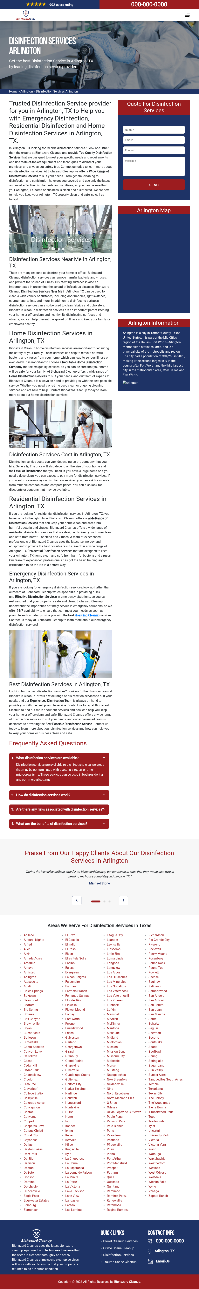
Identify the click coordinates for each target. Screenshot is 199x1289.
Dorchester (31, 1186)
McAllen (112, 1019)
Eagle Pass (31, 1196)
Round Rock (156, 963)
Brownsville (31, 1023)
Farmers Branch (76, 991)
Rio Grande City (159, 940)
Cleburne (30, 1084)
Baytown (30, 995)
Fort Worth (72, 1019)
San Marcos (156, 1014)
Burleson (30, 1037)
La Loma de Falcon (78, 1172)
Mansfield (113, 1014)
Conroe (28, 1112)
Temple (153, 1084)
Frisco (69, 1033)
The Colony (156, 1098)
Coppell (29, 1121)
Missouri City (116, 1056)
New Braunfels (117, 1079)
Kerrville (70, 1140)
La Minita (71, 1177)
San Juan (155, 1009)
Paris (110, 1130)
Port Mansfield (117, 1163)
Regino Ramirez (117, 1210)
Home (13, 91)
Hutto (69, 1117)
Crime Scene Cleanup (118, 1248)
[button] (92, 901)
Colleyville (31, 1098)
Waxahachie (156, 1158)
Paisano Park (116, 1121)
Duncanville (32, 1191)
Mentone (113, 1028)
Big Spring (31, 1009)
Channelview (32, 1075)
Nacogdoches (116, 1075)
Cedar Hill (30, 1065)
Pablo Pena (115, 1117)
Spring (152, 1056)
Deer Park (30, 1154)
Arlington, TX (165, 1251)
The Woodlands (159, 1103)
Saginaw (154, 982)
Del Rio (28, 1158)
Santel (152, 1019)
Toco (151, 1117)
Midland (112, 1037)
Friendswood (74, 1028)
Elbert (69, 954)
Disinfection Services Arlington (57, 91)
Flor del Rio (73, 1000)
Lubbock (113, 1005)
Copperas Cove (34, 1126)
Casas (28, 1061)
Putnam (112, 1172)
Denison (29, 1163)
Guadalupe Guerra (77, 1075)
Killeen (69, 1144)
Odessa (112, 1107)
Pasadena (114, 1135)
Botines (29, 1014)
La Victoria (72, 1186)
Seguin (153, 1028)
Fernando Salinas (77, 995)
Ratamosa (114, 1205)
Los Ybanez (115, 1000)
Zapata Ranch (158, 1196)
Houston (71, 1098)
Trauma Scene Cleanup (120, 1262)
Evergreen (72, 972)
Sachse (153, 977)
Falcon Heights (75, 977)
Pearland (113, 1140)
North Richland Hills (120, 1098)
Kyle (68, 1154)
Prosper (112, 1168)
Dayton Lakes (33, 1149)
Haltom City (73, 1084)
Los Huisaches (117, 977)
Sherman (154, 1033)
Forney (70, 1014)
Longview (113, 968)
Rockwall (154, 949)
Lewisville (113, 944)
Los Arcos (113, 972)
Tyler (151, 1126)
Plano (111, 1154)
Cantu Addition (34, 1047)
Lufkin (111, 1009)
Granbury (71, 1056)
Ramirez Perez (117, 1196)
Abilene (29, 935)
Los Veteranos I (117, 991)
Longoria (113, 963)
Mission (112, 1047)
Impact (70, 1126)
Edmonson (31, 1210)
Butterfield (31, 1042)
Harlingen (72, 1093)
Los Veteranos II (118, 995)
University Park (158, 1135)
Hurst (69, 1112)
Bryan (28, 1028)
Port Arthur (114, 1158)
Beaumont (31, 1000)
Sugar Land (156, 1065)
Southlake (155, 1042)
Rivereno (154, 944)
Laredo (70, 1205)
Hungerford (73, 1103)
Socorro (153, 1037)
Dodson (29, 1177)
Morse (111, 1065)
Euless (69, 968)
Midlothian (114, 1042)
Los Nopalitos (116, 986)
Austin (28, 986)
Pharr (110, 1149)
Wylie (152, 1186)
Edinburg (30, 1205)
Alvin (27, 954)
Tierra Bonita (157, 1107)
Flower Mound (75, 1009)
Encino (70, 963)
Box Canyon (32, 1019)
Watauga (154, 1154)
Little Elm (113, 954)
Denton (29, 1168)
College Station (34, 1093)
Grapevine (72, 1065)
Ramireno (113, 1191)
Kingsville (72, 1149)
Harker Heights (75, 1089)
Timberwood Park (160, 1112)
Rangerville (114, 1200)
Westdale (154, 1177)
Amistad (29, 972)
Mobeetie (113, 1061)
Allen (27, 949)
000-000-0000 (149, 4)
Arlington (26, 91)
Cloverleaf (31, 1089)
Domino (29, 1182)
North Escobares (118, 1093)
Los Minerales (116, 982)
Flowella (71, 1005)
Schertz (153, 1023)
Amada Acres (33, 958)
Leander (112, 940)
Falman (70, 986)
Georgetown (73, 1047)
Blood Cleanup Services (120, 1241)
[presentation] (76, 900)
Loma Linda (115, 958)
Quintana (113, 1186)
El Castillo (72, 940)
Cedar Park (31, 1070)
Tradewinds (156, 1121)
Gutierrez (71, 1079)
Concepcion (32, 1107)
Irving (69, 1130)
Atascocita (31, 982)
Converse (30, 1117)
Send (154, 185)
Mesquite (113, 1033)
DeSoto (29, 1172)
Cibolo (28, 1079)
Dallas (28, 1144)
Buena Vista (32, 1033)
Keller (69, 1135)
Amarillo (29, 963)
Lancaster (72, 1200)
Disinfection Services (118, 1255)
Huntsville (72, 1107)
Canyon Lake (33, 1051)
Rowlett (153, 972)
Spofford (154, 1051)
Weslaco (154, 1168)
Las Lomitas (73, 1210)
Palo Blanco (115, 1126)
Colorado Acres (34, 1103)
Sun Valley (155, 1070)
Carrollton (30, 1056)
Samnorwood (157, 991)
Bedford (29, 1005)
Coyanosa (31, 1140)
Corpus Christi (33, 1130)
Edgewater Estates (36, 1200)
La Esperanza (74, 1168)
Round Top (155, 968)
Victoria (153, 1140)
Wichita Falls (157, 1182)
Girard (69, 1051)
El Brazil (70, 935)
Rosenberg (155, 958)
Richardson (156, 935)
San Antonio (156, 1000)
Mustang (113, 1070)
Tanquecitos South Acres (165, 1079)
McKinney (113, 1023)
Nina (110, 1089)
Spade (152, 1047)
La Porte (71, 1182)
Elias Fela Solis (75, 958)
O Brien (112, 1103)
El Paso (70, 949)
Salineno (154, 986)
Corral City (31, 1135)
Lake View (72, 1196)
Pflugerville (114, 1144)
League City (115, 935)
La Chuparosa (75, 1158)
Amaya (28, 968)
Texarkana (155, 1089)
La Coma (71, 1163)
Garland (70, 1042)
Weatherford (156, 1163)
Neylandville (115, 1084)
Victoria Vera (157, 1144)
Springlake (155, 1061)
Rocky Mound (157, 954)
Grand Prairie (74, 1061)
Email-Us (163, 1261)
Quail (110, 1177)
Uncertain (154, 1130)
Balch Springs (33, 991)
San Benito (155, 1005)
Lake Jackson (74, 1191)
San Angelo (156, 995)
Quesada (113, 1182)
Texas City (155, 1093)
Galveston (72, 1037)
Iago (68, 1121)
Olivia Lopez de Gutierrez (124, 1112)
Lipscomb (113, 949)
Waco (152, 1149)
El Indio (70, 944)
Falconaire (72, 982)
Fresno (70, 1023)
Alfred (28, 944)
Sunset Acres (157, 1075)
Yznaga (153, 1191)
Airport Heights (34, 940)
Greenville (72, 1070)
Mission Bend (116, 1051)
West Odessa (157, 1172)
